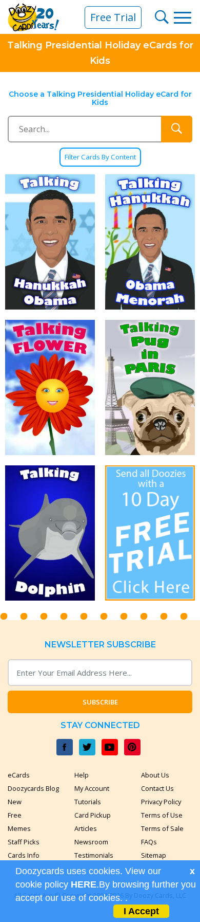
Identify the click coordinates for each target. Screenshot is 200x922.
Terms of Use (162, 815)
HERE (83, 884)
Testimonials (93, 855)
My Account (91, 788)
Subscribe (100, 702)
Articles (85, 828)
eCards (19, 775)
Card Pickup (92, 815)
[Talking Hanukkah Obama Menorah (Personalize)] (150, 242)
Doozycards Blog (33, 788)
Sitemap (153, 855)
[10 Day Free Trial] (150, 533)
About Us (155, 775)
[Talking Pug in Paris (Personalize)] (150, 387)
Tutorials (87, 802)
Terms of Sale (162, 828)
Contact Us (157, 788)
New (15, 802)
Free (15, 815)
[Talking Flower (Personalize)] (50, 387)
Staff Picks (23, 842)
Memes (19, 828)
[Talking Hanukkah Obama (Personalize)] (50, 242)
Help (81, 775)
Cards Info (23, 855)
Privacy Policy (161, 802)
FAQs (149, 842)
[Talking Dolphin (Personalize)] (50, 533)
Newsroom (91, 842)
